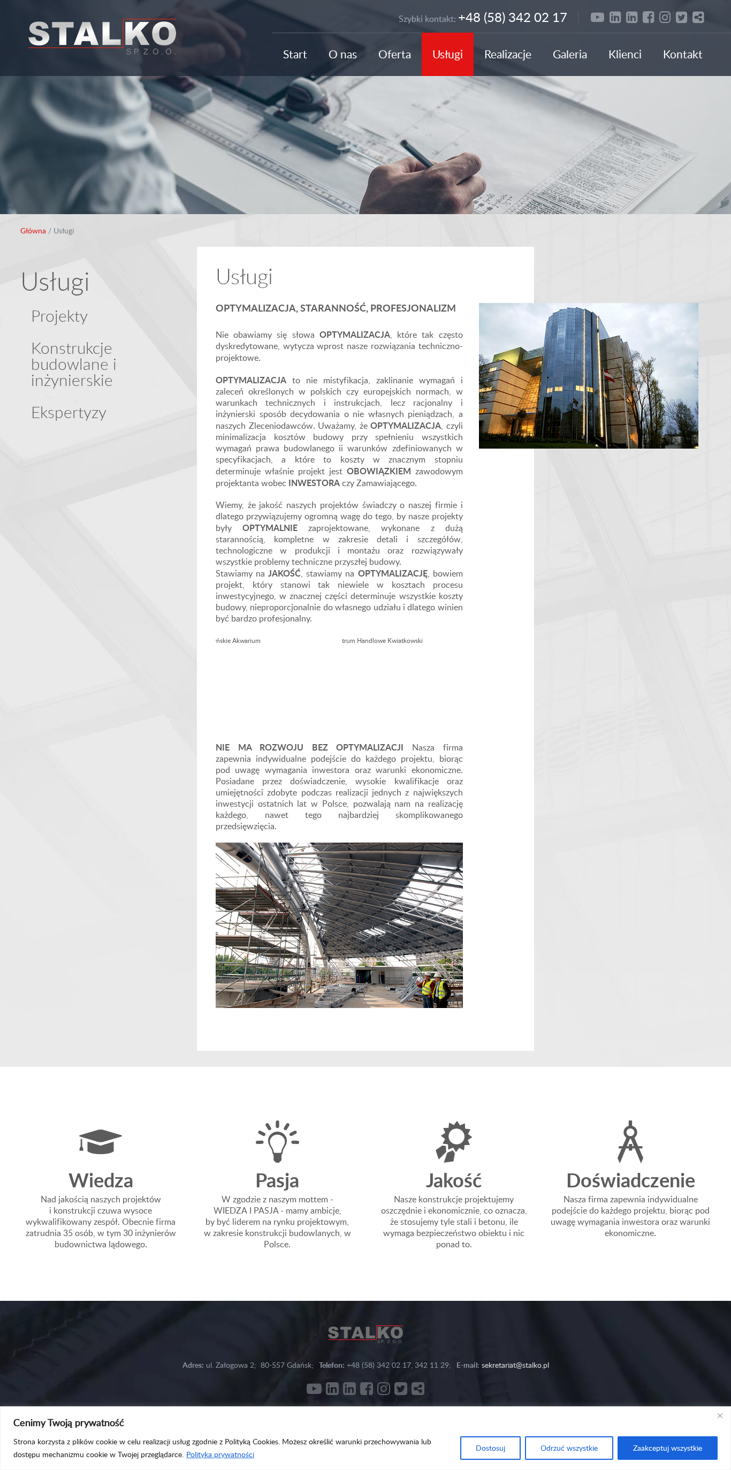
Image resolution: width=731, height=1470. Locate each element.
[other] (698, 16)
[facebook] (648, 16)
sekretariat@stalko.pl (515, 1365)
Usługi (447, 54)
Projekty (59, 315)
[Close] (719, 1415)
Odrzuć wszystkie (569, 1448)
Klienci (625, 54)
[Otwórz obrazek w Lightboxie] (276, 688)
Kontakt (683, 54)
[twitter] (681, 16)
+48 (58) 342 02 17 (512, 17)
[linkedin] (615, 16)
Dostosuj (490, 1448)
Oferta (394, 54)
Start (295, 54)
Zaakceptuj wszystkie (667, 1448)
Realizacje (507, 54)
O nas (343, 54)
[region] (365, 1438)
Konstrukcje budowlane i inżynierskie (74, 363)
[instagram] (665, 16)
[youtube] (597, 16)
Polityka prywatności (220, 1454)
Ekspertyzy (68, 411)
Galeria (570, 54)
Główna (33, 230)
